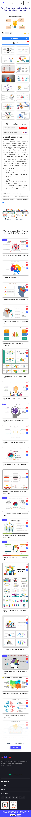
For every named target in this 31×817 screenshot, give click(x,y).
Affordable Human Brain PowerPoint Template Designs (15, 672)
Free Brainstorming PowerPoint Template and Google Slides (14, 536)
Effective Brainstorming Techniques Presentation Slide (15, 256)
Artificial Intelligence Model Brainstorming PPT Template (15, 420)
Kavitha (24, 124)
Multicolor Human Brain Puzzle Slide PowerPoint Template (15, 694)
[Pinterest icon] (11, 33)
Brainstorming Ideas (7, 196)
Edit (22, 42)
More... (3, 202)
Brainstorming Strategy (22, 199)
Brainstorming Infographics (21, 196)
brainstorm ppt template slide (11, 277)
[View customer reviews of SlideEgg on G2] (13, 792)
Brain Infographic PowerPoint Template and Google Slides (14, 716)
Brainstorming (16, 193)
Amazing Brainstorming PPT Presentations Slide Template (15, 399)
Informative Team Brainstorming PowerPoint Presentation (14, 650)
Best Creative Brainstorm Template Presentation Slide (15, 322)
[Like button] (3, 33)
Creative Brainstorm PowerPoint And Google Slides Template (14, 611)
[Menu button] (28, 3)
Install (23, 127)
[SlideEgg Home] (15, 757)
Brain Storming (6, 193)
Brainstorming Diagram (8, 199)
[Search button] (21, 3)
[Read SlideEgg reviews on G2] (5, 792)
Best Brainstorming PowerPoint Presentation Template (14, 465)
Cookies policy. (14, 813)
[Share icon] (7, 33)
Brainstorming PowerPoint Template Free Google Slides (15, 514)
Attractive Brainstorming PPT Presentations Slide (15, 299)
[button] (27, 240)
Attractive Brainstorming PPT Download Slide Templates (14, 443)
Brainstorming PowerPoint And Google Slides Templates (14, 376)
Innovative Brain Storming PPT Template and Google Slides (14, 738)
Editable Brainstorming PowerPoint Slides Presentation (13, 344)
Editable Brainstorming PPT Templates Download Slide (15, 558)
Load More (15, 747)
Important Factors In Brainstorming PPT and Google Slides (14, 492)
